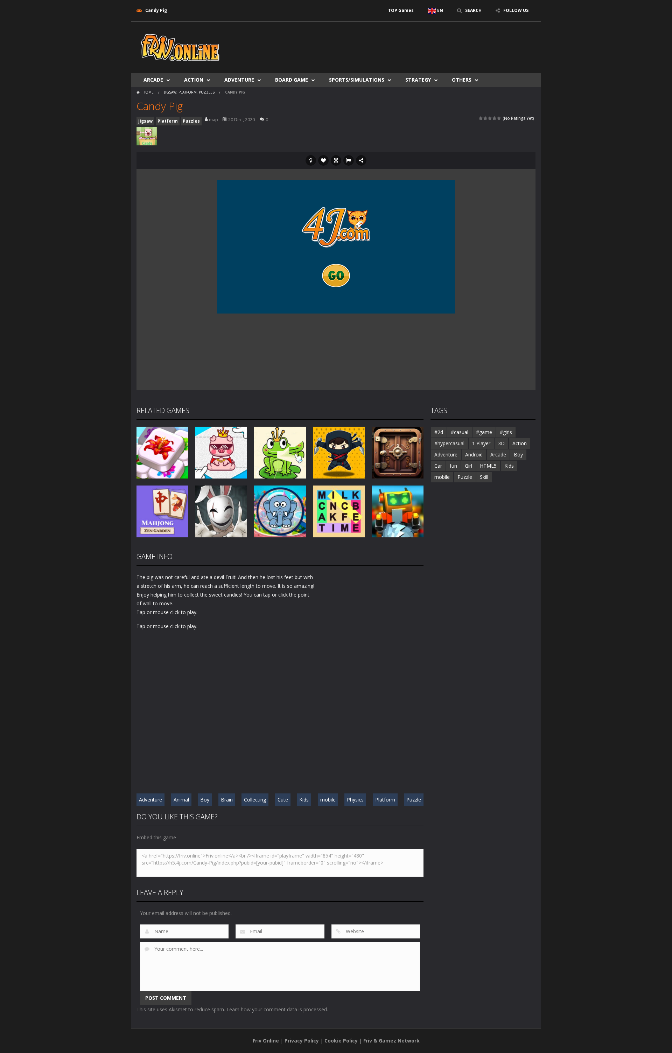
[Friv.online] (180, 46)
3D (501, 443)
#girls (506, 432)
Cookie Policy (341, 1040)
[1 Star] (481, 118)
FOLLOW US (515, 10)
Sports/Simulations (356, 79)
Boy (204, 799)
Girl (468, 465)
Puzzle (413, 799)
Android (474, 454)
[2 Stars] (485, 118)
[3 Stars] (490, 118)
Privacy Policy (302, 1040)
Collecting (255, 799)
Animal (181, 799)
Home (148, 92)
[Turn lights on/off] (311, 160)
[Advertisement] (408, 42)
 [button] (348, 160)
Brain (227, 799)
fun (453, 465)
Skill (484, 477)
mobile (328, 799)
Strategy (418, 79)
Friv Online (266, 1040)
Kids (304, 799)
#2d (438, 432)
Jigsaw (170, 92)
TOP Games (401, 10)
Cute (283, 799)
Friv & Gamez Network (391, 1040)
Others (461, 79)
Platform (187, 92)
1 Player (481, 443)
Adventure (239, 79)
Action (193, 79)
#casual (459, 432)
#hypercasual (449, 443)
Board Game (291, 79)
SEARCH (473, 10)
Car (438, 465)
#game (484, 432)
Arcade (153, 79)
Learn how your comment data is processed (276, 1009)
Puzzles (207, 92)
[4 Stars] (494, 118)
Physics (355, 799)
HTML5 (488, 465)
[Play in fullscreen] (336, 160)
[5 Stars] (499, 118)
